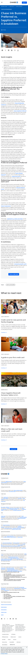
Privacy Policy (4, 653)
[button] (26, 647)
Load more (13, 449)
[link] (1, 619)
